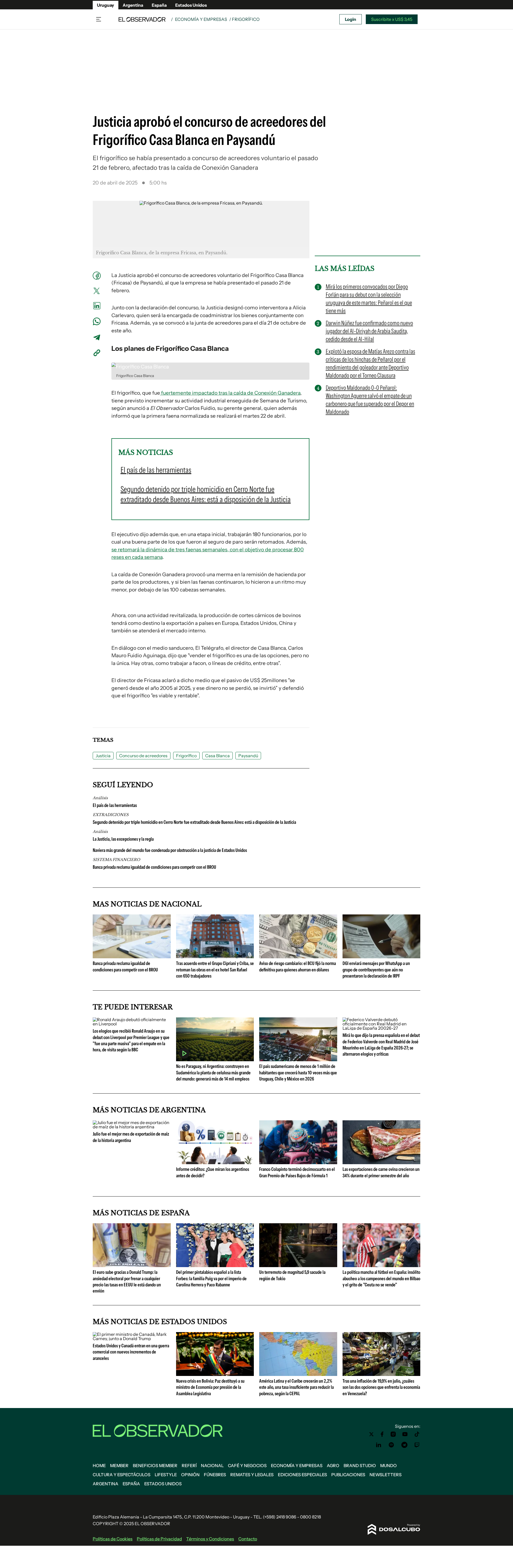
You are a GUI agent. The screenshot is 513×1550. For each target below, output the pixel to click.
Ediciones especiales (302, 1474)
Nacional (212, 1465)
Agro (333, 1465)
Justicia (103, 755)
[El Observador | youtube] (404, 1434)
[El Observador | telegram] (404, 1445)
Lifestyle (166, 1474)
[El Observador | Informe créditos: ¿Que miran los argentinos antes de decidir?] (215, 1162)
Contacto (247, 1538)
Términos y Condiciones (210, 1538)
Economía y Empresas (201, 19)
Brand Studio (360, 1465)
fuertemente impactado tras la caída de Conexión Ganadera (230, 393)
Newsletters (386, 1474)
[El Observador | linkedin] (378, 1445)
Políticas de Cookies (113, 1538)
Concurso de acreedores (143, 755)
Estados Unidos (191, 5)
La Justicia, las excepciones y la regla (123, 839)
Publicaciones (348, 1474)
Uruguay (105, 5)
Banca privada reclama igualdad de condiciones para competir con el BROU (154, 867)
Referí (189, 1465)
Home (99, 1465)
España (159, 5)
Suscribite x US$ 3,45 (391, 19)
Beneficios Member (155, 1465)
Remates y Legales (252, 1474)
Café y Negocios (247, 1465)
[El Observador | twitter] (371, 1434)
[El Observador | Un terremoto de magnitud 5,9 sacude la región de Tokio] (298, 1265)
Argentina (133, 5)
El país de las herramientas (115, 805)
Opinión (190, 1474)
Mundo (388, 1465)
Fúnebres (215, 1474)
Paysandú (248, 755)
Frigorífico (186, 755)
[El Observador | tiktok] (417, 1434)
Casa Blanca (217, 755)
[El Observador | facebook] (382, 1434)
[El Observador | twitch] (417, 1445)
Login (350, 19)
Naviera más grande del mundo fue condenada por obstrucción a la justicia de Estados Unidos (170, 850)
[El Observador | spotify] (391, 1445)
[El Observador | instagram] (393, 1434)
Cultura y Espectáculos (121, 1474)
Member (119, 1465)
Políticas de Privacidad (159, 1538)
